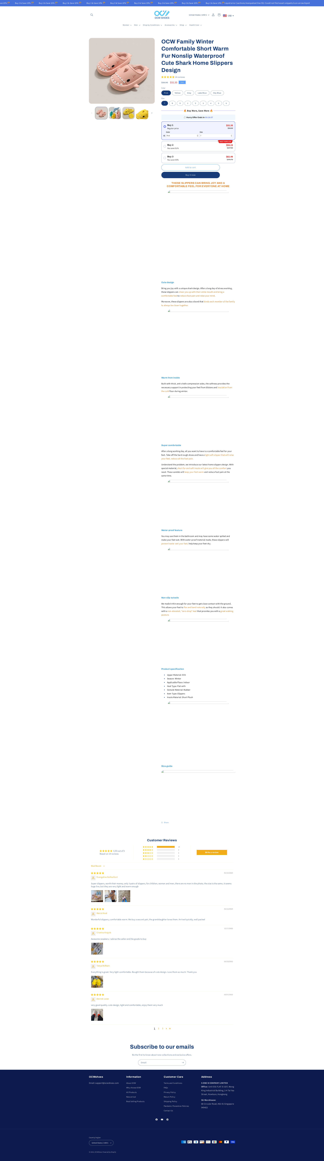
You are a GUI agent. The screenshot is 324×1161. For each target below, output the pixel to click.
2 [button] (158, 1028)
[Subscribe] (183, 1062)
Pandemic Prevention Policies (176, 1106)
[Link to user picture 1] (97, 896)
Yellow (177, 93)
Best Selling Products (135, 1101)
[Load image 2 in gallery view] (115, 113)
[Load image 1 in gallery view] (101, 113)
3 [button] (162, 1028)
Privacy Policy (170, 1092)
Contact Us (168, 1110)
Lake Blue (202, 93)
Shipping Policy (170, 1101)
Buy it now (191, 175)
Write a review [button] (212, 852)
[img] (97, 873)
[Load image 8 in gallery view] (142, 113)
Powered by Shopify (109, 1152)
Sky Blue (217, 93)
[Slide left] (92, 113)
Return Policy (169, 1096)
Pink (166, 93)
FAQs (166, 1087)
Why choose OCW (133, 1087)
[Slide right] (152, 113)
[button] (92, 15)
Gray (189, 93)
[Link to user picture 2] (111, 896)
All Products (131, 1092)
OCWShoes (98, 1152)
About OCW (131, 1083)
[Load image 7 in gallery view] (128, 113)
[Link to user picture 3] (124, 896)
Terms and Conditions (173, 1083)
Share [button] (166, 822)
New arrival (131, 1096)
